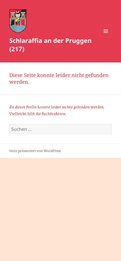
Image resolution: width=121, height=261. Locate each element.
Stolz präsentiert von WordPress (35, 150)
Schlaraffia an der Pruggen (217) (50, 44)
